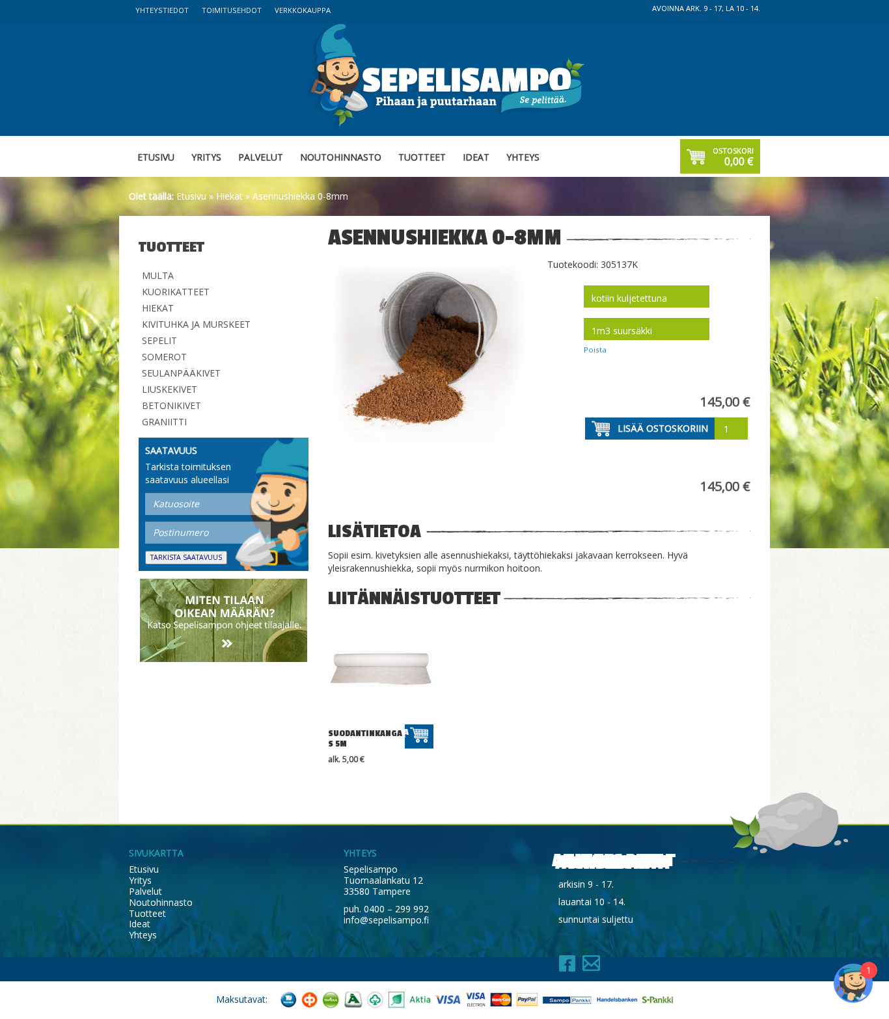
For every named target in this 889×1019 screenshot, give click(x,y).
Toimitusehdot (232, 10)
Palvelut (260, 157)
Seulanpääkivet (181, 373)
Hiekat (229, 196)
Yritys (206, 157)
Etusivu (155, 157)
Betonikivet (171, 405)
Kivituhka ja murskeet (196, 324)
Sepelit (159, 340)
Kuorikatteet (176, 291)
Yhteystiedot (162, 10)
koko (560, 319)
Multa (158, 275)
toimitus (566, 286)
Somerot (164, 357)
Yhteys (523, 157)
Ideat (476, 157)
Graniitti (164, 422)
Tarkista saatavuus (186, 557)
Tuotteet (422, 157)
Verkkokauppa (303, 10)
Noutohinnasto (340, 157)
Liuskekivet (169, 389)
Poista (595, 349)
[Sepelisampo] (444, 75)
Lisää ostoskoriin (663, 428)
